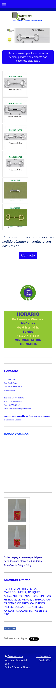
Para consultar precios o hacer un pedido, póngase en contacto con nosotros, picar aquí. (28, 57)
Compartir (11, 628)
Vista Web (45, 660)
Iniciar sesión (43, 656)
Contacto (28, 255)
